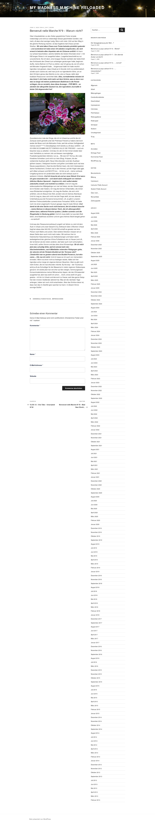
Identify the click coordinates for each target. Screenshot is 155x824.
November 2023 (96, 343)
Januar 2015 (95, 713)
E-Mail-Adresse (36, 365)
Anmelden (94, 149)
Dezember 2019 (96, 528)
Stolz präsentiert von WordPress (40, 819)
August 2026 (95, 213)
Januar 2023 (95, 382)
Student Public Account (98, 189)
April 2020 (94, 512)
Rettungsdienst (96, 117)
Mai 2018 (94, 599)
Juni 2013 (94, 784)
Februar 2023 (95, 378)
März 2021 (94, 469)
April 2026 (94, 229)
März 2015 (94, 705)
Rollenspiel (94, 121)
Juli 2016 (94, 662)
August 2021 (95, 449)
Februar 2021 (95, 473)
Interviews (94, 109)
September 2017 (96, 623)
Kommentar (35, 325)
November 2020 (96, 485)
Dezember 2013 (96, 765)
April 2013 (94, 792)
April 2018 (94, 603)
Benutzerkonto (96, 173)
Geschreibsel (95, 101)
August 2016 (95, 658)
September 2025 (96, 256)
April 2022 (94, 418)
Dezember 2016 (96, 646)
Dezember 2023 (96, 339)
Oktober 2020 (95, 489)
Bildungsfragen (96, 93)
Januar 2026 (95, 241)
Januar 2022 (95, 430)
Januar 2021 (95, 477)
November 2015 (96, 674)
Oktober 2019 (95, 536)
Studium (93, 129)
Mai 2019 (94, 556)
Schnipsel (94, 125)
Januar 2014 (95, 761)
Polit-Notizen (95, 113)
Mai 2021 (94, 461)
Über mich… (95, 193)
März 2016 (94, 666)
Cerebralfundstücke (42, 299)
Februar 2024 (95, 331)
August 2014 (95, 733)
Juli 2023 (94, 359)
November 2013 (96, 768)
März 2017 (94, 638)
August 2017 (95, 627)
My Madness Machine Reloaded (67, 7)
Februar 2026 (95, 237)
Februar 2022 (95, 426)
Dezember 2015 (96, 670)
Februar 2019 (95, 568)
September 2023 (96, 351)
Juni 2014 (94, 741)
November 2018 (96, 579)
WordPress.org (96, 161)
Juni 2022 (94, 410)
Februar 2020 (95, 520)
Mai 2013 (94, 788)
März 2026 (94, 233)
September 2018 (96, 583)
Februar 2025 (95, 284)
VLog (92, 136)
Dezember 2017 (96, 619)
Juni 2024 (94, 315)
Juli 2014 (94, 737)
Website (33, 376)
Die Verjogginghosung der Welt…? (102, 43)
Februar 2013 (95, 800)
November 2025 (96, 248)
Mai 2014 (94, 745)
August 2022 (95, 402)
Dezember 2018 (96, 575)
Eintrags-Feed (95, 153)
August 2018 (95, 587)
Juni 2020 (94, 505)
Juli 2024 (94, 312)
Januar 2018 (95, 615)
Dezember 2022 (96, 386)
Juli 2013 (94, 780)
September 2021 (96, 445)
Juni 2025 (94, 268)
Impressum (94, 181)
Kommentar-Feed (97, 157)
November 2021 (96, 438)
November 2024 (96, 296)
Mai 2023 (94, 367)
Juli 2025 (94, 264)
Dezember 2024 (96, 292)
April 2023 (94, 371)
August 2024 (95, 308)
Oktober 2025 (95, 252)
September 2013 (96, 776)
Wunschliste (95, 197)
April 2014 (94, 749)
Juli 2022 (94, 406)
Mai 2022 (94, 414)
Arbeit (93, 89)
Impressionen (57, 299)
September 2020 (96, 493)
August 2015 (95, 686)
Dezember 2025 (96, 245)
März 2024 (94, 327)
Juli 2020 (94, 501)
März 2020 (94, 516)
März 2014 (94, 753)
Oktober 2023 (95, 347)
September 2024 (96, 304)
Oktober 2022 (95, 394)
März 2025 (94, 280)
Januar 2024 (95, 335)
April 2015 (94, 701)
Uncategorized (96, 132)
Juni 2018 (94, 595)
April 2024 (94, 323)
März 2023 (94, 375)
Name (33, 354)
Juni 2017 (94, 631)
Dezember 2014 (96, 717)
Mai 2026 (94, 225)
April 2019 (94, 560)
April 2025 (94, 276)
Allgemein (94, 85)
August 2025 (95, 260)
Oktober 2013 (95, 772)
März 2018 (94, 607)
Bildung (93, 177)
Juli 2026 (94, 217)
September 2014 (96, 729)
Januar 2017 (95, 642)
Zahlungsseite (95, 201)
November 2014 (96, 721)
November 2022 (96, 390)
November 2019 (96, 532)
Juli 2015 (94, 690)
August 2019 (95, 544)
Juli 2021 (94, 453)
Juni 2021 (94, 457)
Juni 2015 (94, 694)
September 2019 (96, 540)
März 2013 (94, 796)
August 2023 (95, 355)
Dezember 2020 (96, 481)
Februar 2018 (95, 611)
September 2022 (96, 398)
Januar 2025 (95, 288)
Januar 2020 (95, 524)
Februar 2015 (95, 709)
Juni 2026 (94, 221)
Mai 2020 (94, 508)
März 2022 (94, 422)
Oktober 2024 (95, 300)
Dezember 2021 (96, 434)
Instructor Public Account (99, 185)
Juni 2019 (94, 552)
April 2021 (94, 465)
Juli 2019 (94, 548)
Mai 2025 (94, 272)
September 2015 (96, 682)
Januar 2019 (95, 571)
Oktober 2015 (95, 678)
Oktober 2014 (95, 725)
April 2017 (94, 635)
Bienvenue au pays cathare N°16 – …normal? (106, 63)
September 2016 (96, 654)
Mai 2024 (94, 319)
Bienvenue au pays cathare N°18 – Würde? (105, 49)
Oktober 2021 (95, 442)
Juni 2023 (94, 363)
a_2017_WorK (48, 27)
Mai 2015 (94, 698)
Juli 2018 (94, 591)
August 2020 (95, 497)
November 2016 (96, 650)
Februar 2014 (95, 757)
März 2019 (94, 564)
